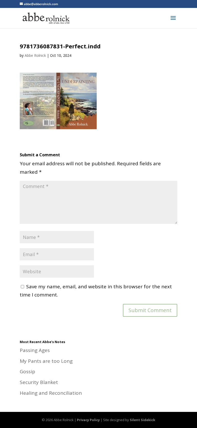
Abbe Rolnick (35, 55)
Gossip (27, 371)
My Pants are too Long (46, 361)
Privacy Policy (88, 420)
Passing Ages (35, 350)
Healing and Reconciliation (51, 393)
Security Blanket (39, 382)
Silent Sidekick (142, 420)
